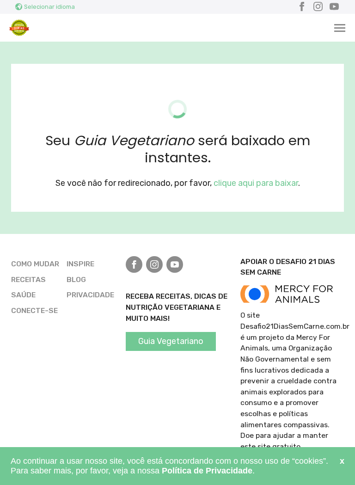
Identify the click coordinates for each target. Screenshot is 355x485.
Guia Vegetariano (170, 341)
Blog (76, 279)
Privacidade (90, 294)
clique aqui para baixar (256, 183)
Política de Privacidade (207, 470)
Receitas (28, 279)
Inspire (80, 263)
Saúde (23, 294)
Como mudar (35, 263)
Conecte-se (34, 310)
